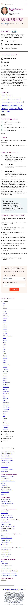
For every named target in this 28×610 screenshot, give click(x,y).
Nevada (4, 380)
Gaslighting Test (4, 506)
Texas (4, 413)
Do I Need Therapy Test (6, 458)
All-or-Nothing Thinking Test (7, 476)
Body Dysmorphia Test (6, 549)
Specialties (5, 434)
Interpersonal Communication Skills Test (10, 519)
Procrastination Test (5, 540)
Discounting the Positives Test (8, 481)
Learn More (16, 1)
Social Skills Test (4, 530)
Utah (4, 416)
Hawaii (4, 342)
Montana (5, 376)
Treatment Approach (8, 431)
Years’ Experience (7, 438)
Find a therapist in (10, 276)
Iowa (4, 351)
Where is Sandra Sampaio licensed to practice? (13, 233)
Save (13, 31)
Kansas (4, 353)
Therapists (13, 589)
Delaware (5, 333)
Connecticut (6, 331)
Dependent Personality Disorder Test (9, 570)
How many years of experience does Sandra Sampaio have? (13, 228)
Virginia (4, 420)
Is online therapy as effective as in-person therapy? (14, 249)
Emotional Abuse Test (6, 501)
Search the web (5, 23)
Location (5, 301)
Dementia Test (4, 563)
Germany (5, 313)
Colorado (5, 329)
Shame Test (3, 494)
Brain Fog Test (4, 535)
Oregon (4, 400)
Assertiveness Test (5, 510)
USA (4, 303)
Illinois (4, 347)
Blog (18, 589)
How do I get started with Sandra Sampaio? (12, 258)
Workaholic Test (4, 544)
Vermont (5, 418)
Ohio (4, 396)
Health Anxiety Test (5, 462)
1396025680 (4, 142)
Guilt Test (3, 483)
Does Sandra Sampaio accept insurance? (14, 240)
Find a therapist (6, 589)
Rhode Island (6, 405)
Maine (4, 360)
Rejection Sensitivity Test (6, 489)
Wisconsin (5, 427)
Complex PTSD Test (5, 499)
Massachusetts (6, 364)
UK (3, 305)
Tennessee (5, 411)
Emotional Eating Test (6, 554)
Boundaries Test (4, 513)
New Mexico (6, 387)
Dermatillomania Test (6, 552)
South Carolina (6, 407)
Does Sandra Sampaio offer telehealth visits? (13, 218)
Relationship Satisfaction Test (7, 528)
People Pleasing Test (6, 524)
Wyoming (5, 429)
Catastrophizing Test (5, 478)
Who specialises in (10, 282)
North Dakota (6, 393)
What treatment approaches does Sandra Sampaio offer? (14, 254)
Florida (4, 338)
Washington (5, 422)
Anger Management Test (7, 453)
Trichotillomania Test (5, 556)
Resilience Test (4, 471)
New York (5, 389)
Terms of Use (18, 590)
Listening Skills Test (5, 522)
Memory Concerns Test (6, 565)
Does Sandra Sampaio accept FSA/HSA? (14, 237)
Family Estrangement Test (7, 503)
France (4, 311)
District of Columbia (7, 335)
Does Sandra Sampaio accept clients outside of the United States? (13, 244)
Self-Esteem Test (5, 492)
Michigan (5, 367)
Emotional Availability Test (7, 517)
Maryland (5, 362)
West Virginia (6, 425)
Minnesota (5, 369)
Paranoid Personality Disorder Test (9, 575)
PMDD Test (3, 580)
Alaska (4, 320)
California (5, 327)
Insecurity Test (4, 485)
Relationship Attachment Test (8, 526)
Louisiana (5, 358)
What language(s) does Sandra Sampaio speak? (14, 223)
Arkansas (5, 324)
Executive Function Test (6, 538)
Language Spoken (8, 436)
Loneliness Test (4, 467)
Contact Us (22, 589)
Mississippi (5, 371)
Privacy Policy (10, 590)
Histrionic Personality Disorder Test (9, 573)
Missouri (5, 373)
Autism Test (3, 561)
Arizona (4, 322)
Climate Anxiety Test (5, 456)
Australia (5, 308)
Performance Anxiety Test (7, 469)
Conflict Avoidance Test (6, 515)
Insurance (5, 441)
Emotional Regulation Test (7, 460)
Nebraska (5, 378)
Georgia (5, 340)
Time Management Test (6, 542)
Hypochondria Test (5, 464)
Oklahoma (5, 398)
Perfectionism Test (5, 487)
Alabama (5, 318)
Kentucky (5, 355)
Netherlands (6, 315)
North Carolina (6, 391)
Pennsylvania (6, 402)
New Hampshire (6, 382)
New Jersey (5, 384)
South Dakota (6, 409)
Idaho (4, 344)
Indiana (4, 349)
